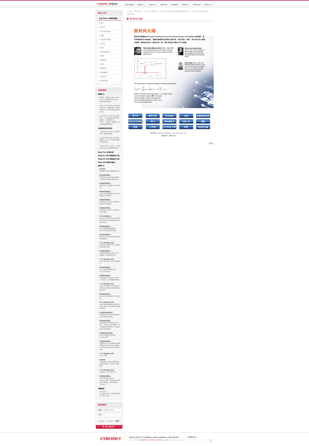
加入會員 (110, 421)
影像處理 (103, 60)
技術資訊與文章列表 (105, 128)
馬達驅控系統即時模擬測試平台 (110, 171)
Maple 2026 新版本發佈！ (107, 162)
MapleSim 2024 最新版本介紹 (108, 155)
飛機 (102, 35)
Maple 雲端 (103, 355)
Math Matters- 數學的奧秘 (200, 11)
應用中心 (141, 4)
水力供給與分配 (106, 31)
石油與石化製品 (106, 39)
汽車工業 (103, 76)
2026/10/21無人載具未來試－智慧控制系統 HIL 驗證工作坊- (110, 393)
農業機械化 (104, 72)
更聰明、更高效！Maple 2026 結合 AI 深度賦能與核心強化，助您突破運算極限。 (109, 99)
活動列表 (163, 4)
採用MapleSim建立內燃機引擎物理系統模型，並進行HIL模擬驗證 (109, 364)
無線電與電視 (105, 52)
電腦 (102, 56)
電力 (102, 23)
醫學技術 (103, 68)
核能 (102, 48)
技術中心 (152, 4)
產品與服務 (129, 4)
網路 (102, 64)
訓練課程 (174, 4)
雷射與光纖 (104, 80)
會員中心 (208, 4)
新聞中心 (186, 4)
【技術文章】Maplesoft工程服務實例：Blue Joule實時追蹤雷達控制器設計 (110, 140)
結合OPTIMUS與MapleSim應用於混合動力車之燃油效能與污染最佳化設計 (110, 220)
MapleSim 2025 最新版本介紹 (108, 159)
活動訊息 (101, 388)
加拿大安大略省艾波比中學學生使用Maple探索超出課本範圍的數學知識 (110, 288)
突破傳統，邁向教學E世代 (108, 372)
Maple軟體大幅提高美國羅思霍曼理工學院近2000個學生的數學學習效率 (110, 306)
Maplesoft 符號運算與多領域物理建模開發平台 (175, 11)
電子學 (103, 27)
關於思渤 (197, 4)
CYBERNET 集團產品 (150, 11)
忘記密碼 (102, 421)
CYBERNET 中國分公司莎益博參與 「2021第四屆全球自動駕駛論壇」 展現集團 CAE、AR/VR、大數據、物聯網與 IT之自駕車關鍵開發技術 (110, 120)
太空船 (103, 44)
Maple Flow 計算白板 (105, 152)
